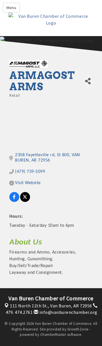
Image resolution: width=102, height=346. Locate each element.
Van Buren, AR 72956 (51, 305)
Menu (11, 7)
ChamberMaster (53, 334)
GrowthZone (77, 329)
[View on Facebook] (14, 201)
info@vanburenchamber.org (67, 312)
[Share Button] (88, 81)
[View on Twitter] (25, 201)
